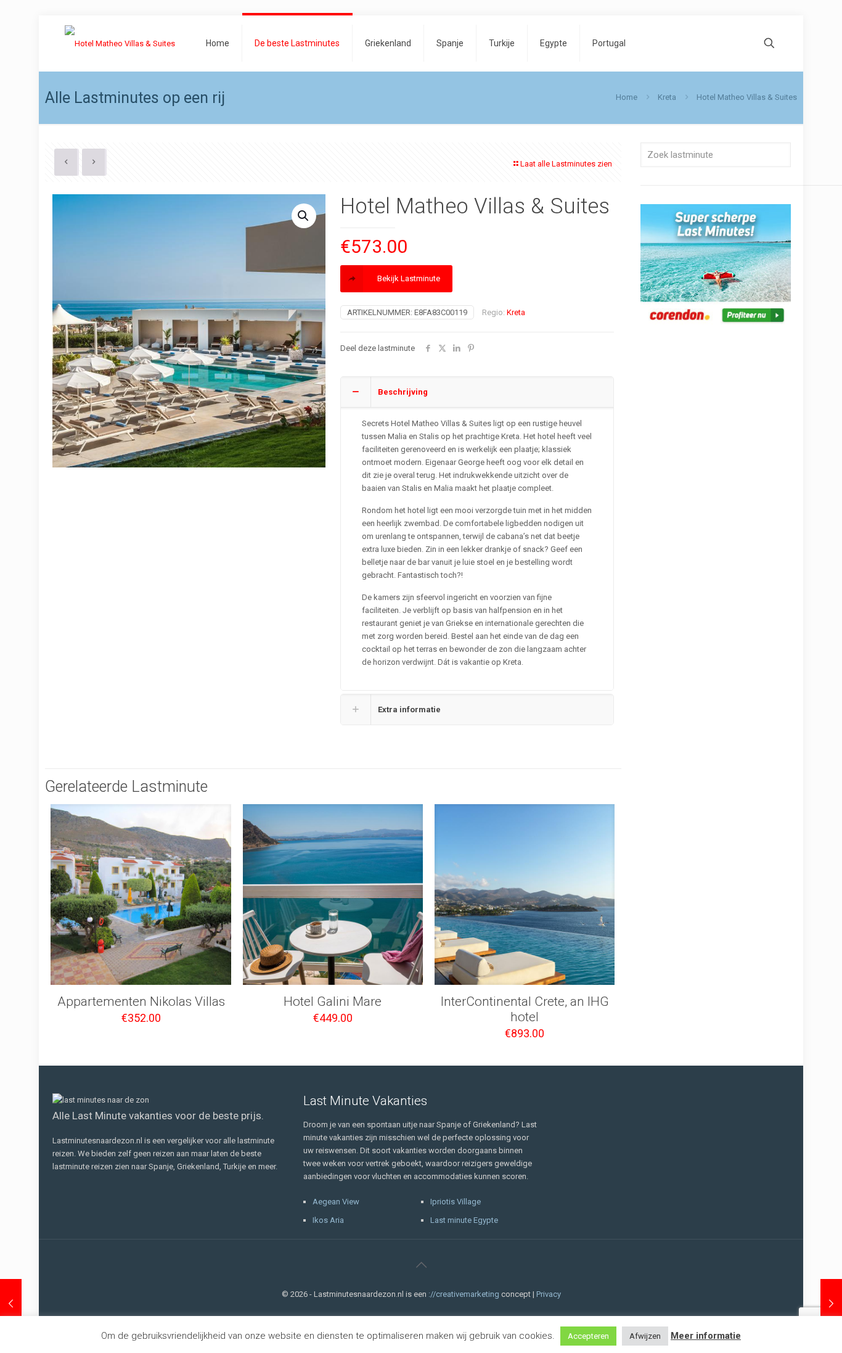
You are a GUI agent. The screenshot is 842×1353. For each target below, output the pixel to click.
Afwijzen (645, 1336)
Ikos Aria (328, 1220)
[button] (304, 216)
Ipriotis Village (455, 1201)
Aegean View (336, 1201)
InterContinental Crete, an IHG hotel (525, 1009)
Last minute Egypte (464, 1220)
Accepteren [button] (588, 1336)
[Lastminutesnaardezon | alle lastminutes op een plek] (120, 43)
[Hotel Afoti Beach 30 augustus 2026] (11, 1303)
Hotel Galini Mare (333, 1001)
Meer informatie (706, 1335)
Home (626, 97)
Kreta (667, 97)
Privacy (548, 1294)
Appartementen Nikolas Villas (141, 1001)
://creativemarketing (463, 1294)
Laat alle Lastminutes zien (566, 163)
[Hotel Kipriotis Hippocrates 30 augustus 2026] (831, 1303)
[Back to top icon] (421, 1265)
